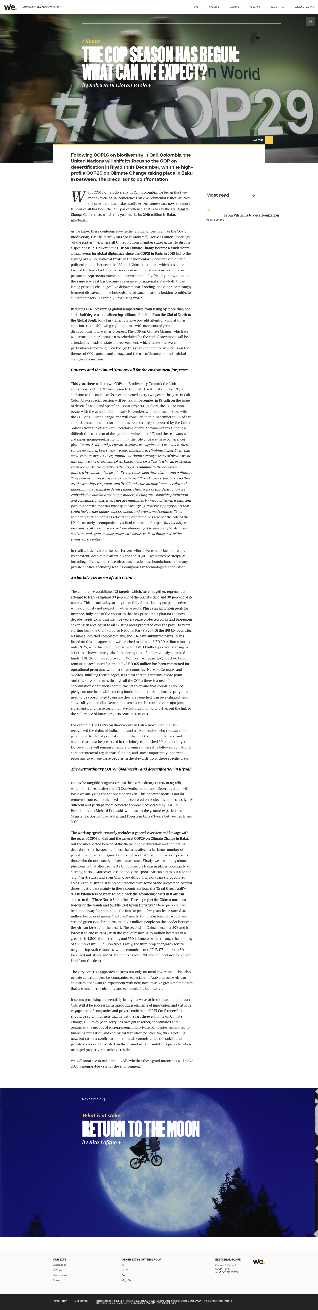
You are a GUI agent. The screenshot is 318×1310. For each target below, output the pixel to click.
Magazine (214, 6)
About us (255, 6)
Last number (60, 1265)
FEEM (125, 1270)
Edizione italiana (304, 6)
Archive (234, 6)
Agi (123, 1275)
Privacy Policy (60, 1301)
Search (275, 6)
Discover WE (60, 1275)
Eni (123, 1265)
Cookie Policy (81, 1301)
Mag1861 (127, 1280)
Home (195, 6)
